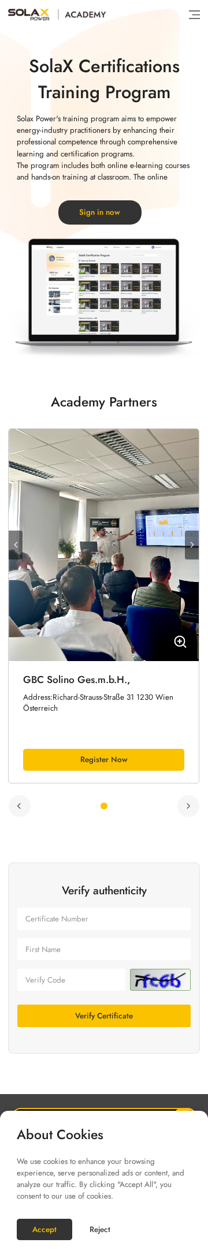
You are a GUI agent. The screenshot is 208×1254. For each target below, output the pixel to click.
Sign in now (99, 212)
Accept (44, 1229)
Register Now (104, 759)
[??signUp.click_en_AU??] (160, 980)
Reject (100, 1229)
